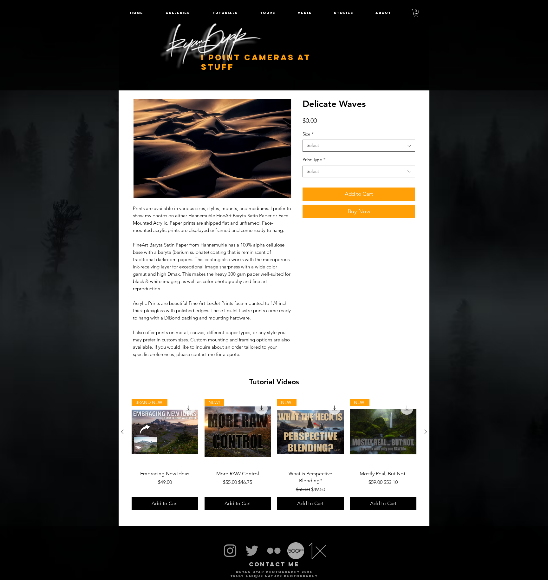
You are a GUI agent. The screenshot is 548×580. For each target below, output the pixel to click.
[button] (267, 13)
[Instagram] (230, 550)
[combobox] (359, 146)
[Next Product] (425, 432)
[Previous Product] (122, 432)
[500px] (295, 550)
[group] (274, 454)
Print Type (314, 159)
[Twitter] (252, 550)
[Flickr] (273, 550)
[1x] (317, 550)
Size (308, 134)
